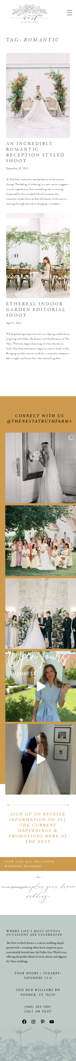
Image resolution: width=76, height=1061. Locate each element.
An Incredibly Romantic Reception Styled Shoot (35, 152)
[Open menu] (69, 12)
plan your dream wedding (50, 893)
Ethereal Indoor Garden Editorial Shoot (36, 309)
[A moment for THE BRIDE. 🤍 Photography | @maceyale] (40, 468)
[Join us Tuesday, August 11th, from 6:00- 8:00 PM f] (40, 686)
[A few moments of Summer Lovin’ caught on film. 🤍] (40, 540)
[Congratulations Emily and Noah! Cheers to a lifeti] (40, 759)
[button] (38, 864)
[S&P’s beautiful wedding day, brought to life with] (40, 613)
